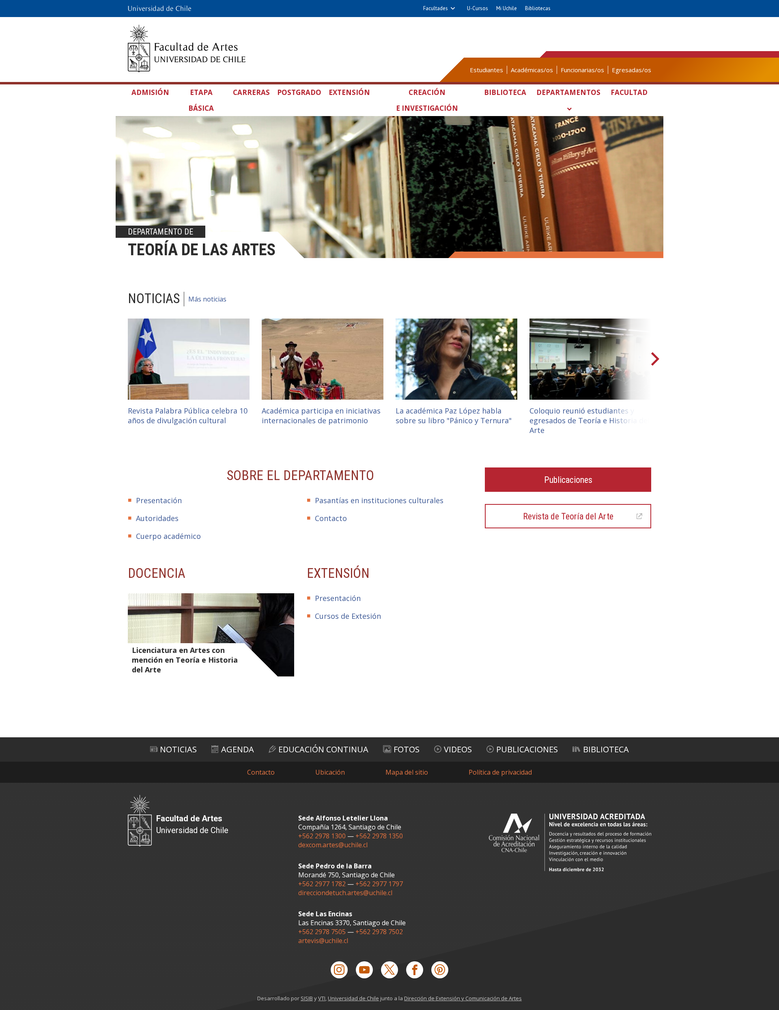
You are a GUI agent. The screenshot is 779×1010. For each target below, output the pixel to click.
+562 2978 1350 (379, 835)
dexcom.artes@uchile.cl (333, 844)
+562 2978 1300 (322, 835)
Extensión (349, 92)
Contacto (331, 518)
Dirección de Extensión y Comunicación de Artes (463, 998)
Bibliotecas (538, 8)
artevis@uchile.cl (323, 940)
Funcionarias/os (582, 70)
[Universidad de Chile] (159, 8)
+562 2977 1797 (379, 883)
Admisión (150, 92)
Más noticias (207, 299)
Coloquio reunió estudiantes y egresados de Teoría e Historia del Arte (589, 420)
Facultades (435, 8)
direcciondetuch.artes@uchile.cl (345, 892)
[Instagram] (339, 969)
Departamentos (568, 92)
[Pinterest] (439, 969)
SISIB (307, 998)
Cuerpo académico (168, 536)
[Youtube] (364, 969)
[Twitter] (389, 969)
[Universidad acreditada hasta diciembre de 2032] (570, 842)
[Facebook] (414, 969)
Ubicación (330, 772)
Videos (458, 749)
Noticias (178, 749)
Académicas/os (532, 70)
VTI (321, 998)
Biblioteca (505, 92)
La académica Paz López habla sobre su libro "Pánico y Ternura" (454, 415)
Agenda (237, 749)
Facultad (629, 92)
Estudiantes (486, 70)
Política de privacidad (500, 772)
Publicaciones (568, 480)
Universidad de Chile (353, 998)
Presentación (159, 500)
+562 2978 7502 (379, 931)
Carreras (251, 92)
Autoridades (157, 518)
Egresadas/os (631, 70)
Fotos (407, 749)
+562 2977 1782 (322, 883)
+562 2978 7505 (322, 931)
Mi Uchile (506, 8)
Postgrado (299, 92)
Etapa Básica (201, 100)
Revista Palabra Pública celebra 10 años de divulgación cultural (187, 415)
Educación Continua (323, 749)
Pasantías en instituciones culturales (379, 500)
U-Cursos (477, 8)
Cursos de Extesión (348, 616)
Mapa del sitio (406, 772)
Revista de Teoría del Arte (568, 516)
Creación (427, 100)
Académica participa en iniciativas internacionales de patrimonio (321, 415)
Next (653, 359)
